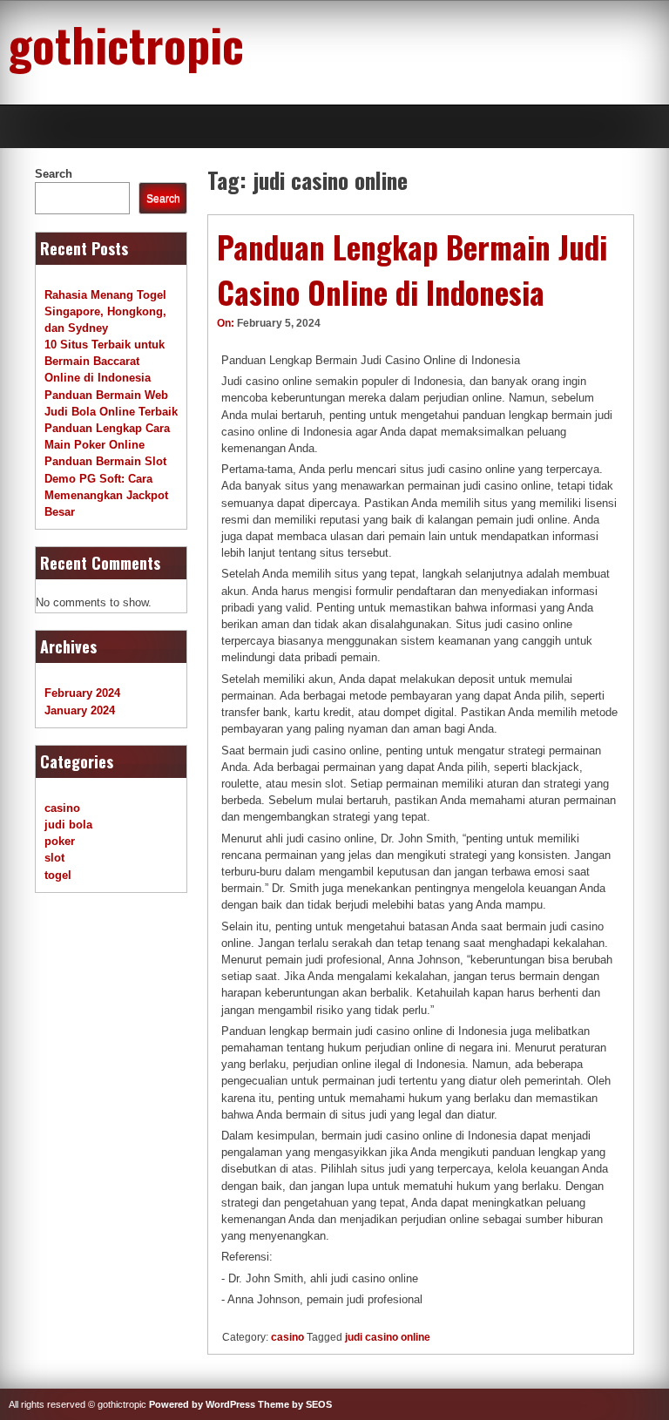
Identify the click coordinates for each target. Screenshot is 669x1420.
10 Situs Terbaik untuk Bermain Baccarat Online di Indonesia (104, 361)
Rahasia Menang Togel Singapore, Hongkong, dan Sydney (105, 311)
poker (59, 841)
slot (54, 857)
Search (53, 173)
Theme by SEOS (295, 1404)
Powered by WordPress (202, 1404)
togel (57, 875)
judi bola (68, 824)
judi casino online (387, 1337)
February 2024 (82, 693)
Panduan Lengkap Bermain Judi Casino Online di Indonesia (412, 269)
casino (287, 1337)
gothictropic (126, 44)
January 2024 (79, 710)
